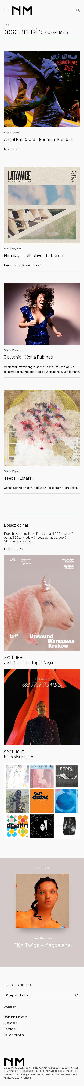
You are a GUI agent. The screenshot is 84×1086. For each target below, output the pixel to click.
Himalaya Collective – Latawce (33, 255)
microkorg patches (33, 1071)
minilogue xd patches (17, 1077)
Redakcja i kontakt (15, 1016)
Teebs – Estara (18, 477)
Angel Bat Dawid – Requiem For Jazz (39, 139)
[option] (42, 915)
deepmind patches (15, 1074)
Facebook (10, 1029)
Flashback (10, 1022)
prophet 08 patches (39, 1074)
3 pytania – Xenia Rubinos (28, 356)
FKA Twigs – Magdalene (42, 944)
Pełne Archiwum (14, 1034)
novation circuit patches (61, 1071)
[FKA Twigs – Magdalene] (42, 900)
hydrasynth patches (64, 1074)
